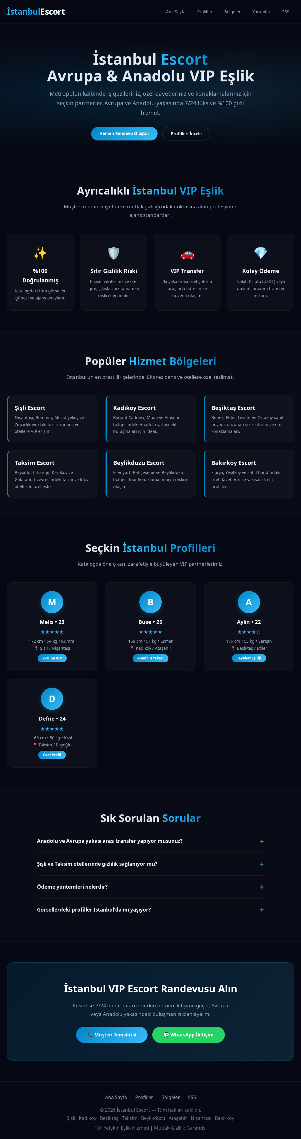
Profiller (205, 11)
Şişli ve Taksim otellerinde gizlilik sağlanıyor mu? (150, 864)
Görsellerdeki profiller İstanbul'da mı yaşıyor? (150, 909)
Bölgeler (232, 11)
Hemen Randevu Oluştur (124, 133)
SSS (285, 11)
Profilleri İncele (186, 133)
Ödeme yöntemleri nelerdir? (150, 887)
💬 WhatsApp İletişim (188, 1034)
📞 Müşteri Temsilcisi (111, 1034)
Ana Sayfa (175, 11)
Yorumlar (261, 11)
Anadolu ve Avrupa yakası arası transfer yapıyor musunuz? (150, 841)
